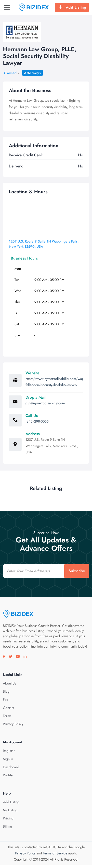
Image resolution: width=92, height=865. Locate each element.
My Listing (10, 810)
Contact (8, 707)
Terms (7, 715)
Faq (5, 699)
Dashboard (11, 767)
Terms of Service (55, 853)
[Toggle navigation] (7, 7)
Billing (7, 826)
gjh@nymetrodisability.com (45, 403)
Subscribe (77, 571)
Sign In (8, 758)
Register (9, 750)
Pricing (8, 818)
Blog (6, 691)
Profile (8, 775)
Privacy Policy (13, 723)
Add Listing (76, 7)
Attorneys (32, 72)
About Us (9, 683)
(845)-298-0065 (37, 421)
